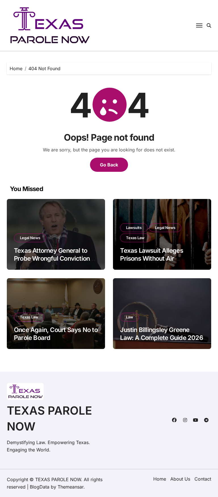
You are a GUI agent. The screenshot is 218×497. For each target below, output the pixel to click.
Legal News (30, 237)
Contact (202, 479)
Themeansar (70, 487)
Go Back (109, 165)
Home (159, 479)
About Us (180, 479)
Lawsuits (134, 227)
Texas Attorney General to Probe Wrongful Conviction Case (52, 258)
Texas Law (135, 237)
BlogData (39, 487)
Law (129, 317)
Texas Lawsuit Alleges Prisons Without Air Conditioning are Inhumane (158, 258)
